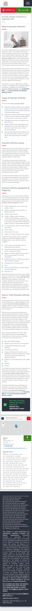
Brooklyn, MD (11, 515)
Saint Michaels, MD (17, 526)
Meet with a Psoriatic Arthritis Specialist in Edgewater (17, 405)
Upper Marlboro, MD (13, 521)
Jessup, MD (8, 519)
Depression (8, 271)
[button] (16, 426)
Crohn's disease (9, 245)
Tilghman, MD (8, 528)
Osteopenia (8, 263)
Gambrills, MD (16, 505)
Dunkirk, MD (19, 515)
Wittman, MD (15, 528)
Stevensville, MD (9, 524)
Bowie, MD (22, 519)
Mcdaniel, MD (8, 526)
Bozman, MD (17, 524)
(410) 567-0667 (9, 446)
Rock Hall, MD (15, 519)
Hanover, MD (17, 506)
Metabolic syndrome (10, 259)
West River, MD (9, 514)
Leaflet (17, 434)
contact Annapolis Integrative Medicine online (14, 91)
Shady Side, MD (12, 512)
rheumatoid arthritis (10, 110)
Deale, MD (17, 501)
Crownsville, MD (9, 499)
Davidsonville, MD (9, 501)
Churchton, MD (13, 498)
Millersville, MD (16, 508)
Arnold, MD (5, 498)
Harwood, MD (8, 508)
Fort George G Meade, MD (12, 503)
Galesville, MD (8, 505)
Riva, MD (15, 510)
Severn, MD (21, 510)
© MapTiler (20, 434)
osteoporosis (18, 263)
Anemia (7, 267)
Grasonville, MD (9, 522)
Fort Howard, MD (17, 514)
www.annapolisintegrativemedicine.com (15, 448)
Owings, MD (12, 517)
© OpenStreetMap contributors (26, 434)
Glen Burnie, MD (9, 506)
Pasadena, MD (8, 510)
